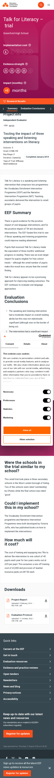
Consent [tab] (10, 344)
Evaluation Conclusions (33, 108)
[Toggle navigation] (49, 5)
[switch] (47, 400)
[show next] (50, 108)
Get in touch (10, 655)
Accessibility (10, 698)
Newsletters (10, 680)
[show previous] (3, 108)
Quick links (9, 640)
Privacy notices (12, 692)
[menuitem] (6, 758)
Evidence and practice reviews (20, 667)
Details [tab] (27, 344)
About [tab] (44, 344)
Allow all (27, 430)
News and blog (11, 686)
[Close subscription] (50, 768)
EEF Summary (10, 108)
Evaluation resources (15, 661)
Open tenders (11, 674)
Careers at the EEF (13, 649)
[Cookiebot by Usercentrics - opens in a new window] (39, 336)
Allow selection (27, 439)
